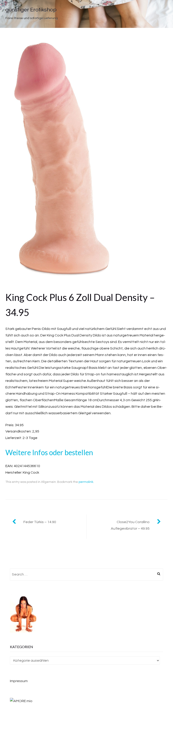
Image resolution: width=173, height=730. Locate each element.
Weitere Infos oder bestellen (49, 452)
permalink (86, 482)
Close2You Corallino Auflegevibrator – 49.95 (130, 525)
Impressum (19, 681)
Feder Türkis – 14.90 (39, 522)
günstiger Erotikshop (31, 10)
